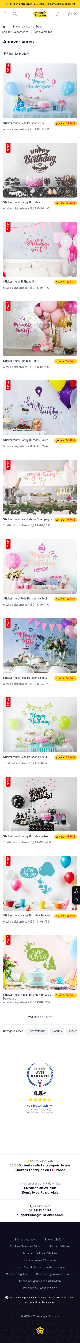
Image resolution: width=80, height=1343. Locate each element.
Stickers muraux (24, 1239)
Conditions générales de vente (55, 1274)
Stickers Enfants (55, 1239)
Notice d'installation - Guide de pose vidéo (40, 1267)
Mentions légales (16, 1274)
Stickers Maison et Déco (25, 26)
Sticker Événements (57, 26)
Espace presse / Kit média (40, 1260)
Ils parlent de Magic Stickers (40, 1253)
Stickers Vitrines (59, 1246)
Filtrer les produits (17, 53)
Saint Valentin (35, 1031)
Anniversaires (9, 32)
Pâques (54, 1031)
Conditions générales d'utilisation (40, 1281)
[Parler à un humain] (75, 900)
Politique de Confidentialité (40, 1288)
